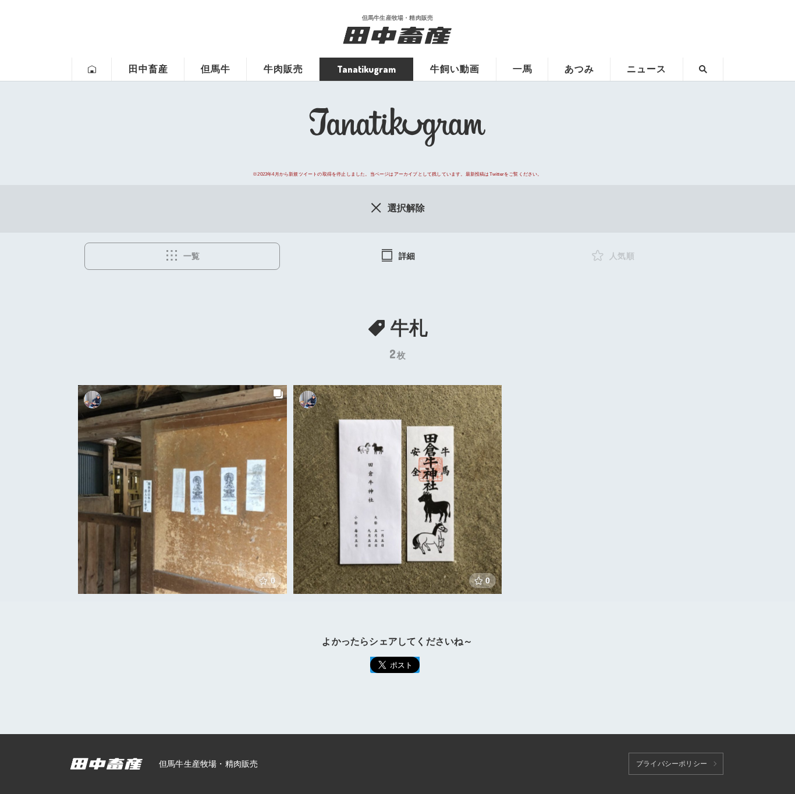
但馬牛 (215, 69)
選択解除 (406, 208)
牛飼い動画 (455, 69)
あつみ (579, 69)
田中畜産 (148, 69)
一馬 (523, 69)
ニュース (646, 69)
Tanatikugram (366, 69)
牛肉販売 (283, 69)
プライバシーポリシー (671, 764)
